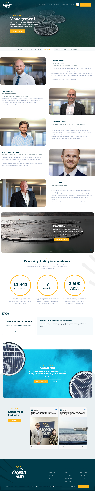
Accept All (83, 486)
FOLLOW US (15, 420)
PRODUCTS (52, 472)
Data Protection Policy (56, 486)
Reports (74, 49)
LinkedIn (82, 475)
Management (48, 49)
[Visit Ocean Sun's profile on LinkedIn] (32, 410)
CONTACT (55, 381)
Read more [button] (33, 415)
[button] (30, 428)
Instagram (83, 472)
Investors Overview (25, 49)
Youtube (82, 478)
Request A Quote (41, 381)
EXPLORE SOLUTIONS (17, 31)
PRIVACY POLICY (69, 481)
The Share (38, 49)
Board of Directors (61, 49)
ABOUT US (68, 472)
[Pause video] (91, 250)
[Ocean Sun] (7, 8)
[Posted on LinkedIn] (56, 409)
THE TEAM (68, 475)
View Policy (73, 486)
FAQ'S (50, 478)
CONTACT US (85, 4)
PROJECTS (51, 475)
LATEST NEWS (69, 478)
